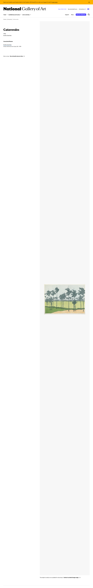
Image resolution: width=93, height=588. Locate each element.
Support (67, 14)
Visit (4, 15)
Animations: (83, 9)
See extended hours (72, 9)
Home (4, 19)
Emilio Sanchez (7, 45)
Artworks (9, 19)
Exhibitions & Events (14, 15)
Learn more (54, 2)
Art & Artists (26, 15)
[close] (89, 2)
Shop (72, 14)
